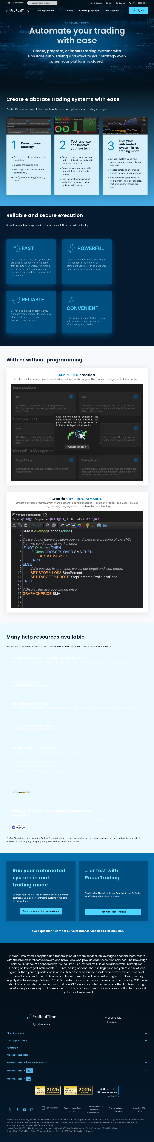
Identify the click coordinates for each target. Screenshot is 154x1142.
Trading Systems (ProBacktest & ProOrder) (36, 729)
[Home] (41, 1016)
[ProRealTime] (18, 10)
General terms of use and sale (72, 1109)
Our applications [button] (17, 1040)
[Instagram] (31, 1109)
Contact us (120, 3)
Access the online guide (27, 682)
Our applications (45, 10)
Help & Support (96, 3)
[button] (58, 10)
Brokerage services (89, 10)
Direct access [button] (15, 1033)
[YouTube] (24, 1109)
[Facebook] (17, 1109)
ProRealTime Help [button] (17, 1055)
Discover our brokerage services (41, 911)
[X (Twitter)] (10, 1109)
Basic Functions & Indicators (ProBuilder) (35, 726)
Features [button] (12, 1047)
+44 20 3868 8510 (112, 1018)
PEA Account (112, 10)
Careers (109, 3)
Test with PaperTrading (113, 911)
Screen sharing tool (51, 1110)
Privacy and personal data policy (117, 1109)
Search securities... (41, 3)
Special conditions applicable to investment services (95, 1109)
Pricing (69, 10)
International (18, 2)
